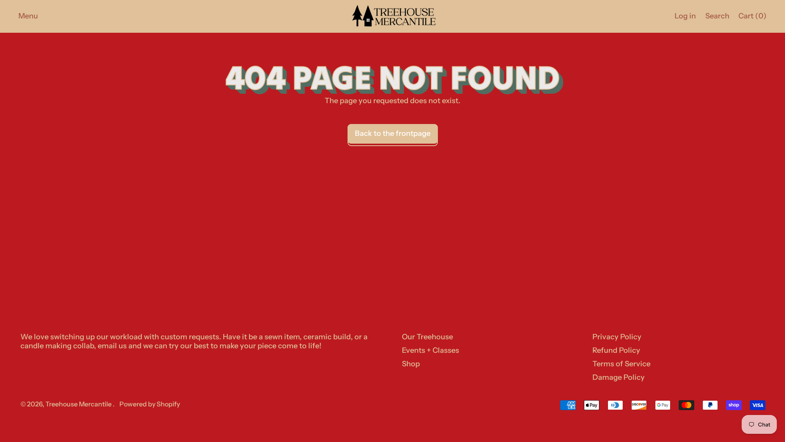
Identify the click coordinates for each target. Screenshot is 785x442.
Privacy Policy (616, 336)
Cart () (752, 18)
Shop (411, 363)
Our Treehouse (427, 336)
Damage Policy (618, 377)
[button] (717, 16)
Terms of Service (621, 363)
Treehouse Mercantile (79, 404)
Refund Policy (616, 350)
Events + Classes (430, 350)
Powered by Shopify (149, 404)
